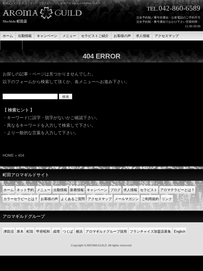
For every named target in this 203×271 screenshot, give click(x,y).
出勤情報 (60, 190)
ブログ (115, 190)
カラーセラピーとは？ (20, 199)
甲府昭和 (43, 231)
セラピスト (148, 190)
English (179, 231)
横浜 (79, 231)
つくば (68, 231)
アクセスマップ (100, 199)
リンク (167, 199)
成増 (56, 231)
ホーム (8, 190)
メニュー (43, 190)
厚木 (20, 231)
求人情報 (130, 190)
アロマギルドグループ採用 (106, 231)
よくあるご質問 (73, 199)
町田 (29, 231)
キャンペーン (97, 190)
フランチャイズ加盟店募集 (150, 231)
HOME (8, 155)
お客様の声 (49, 199)
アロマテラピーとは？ (177, 190)
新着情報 (77, 190)
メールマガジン (127, 199)
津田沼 (8, 231)
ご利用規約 (150, 199)
